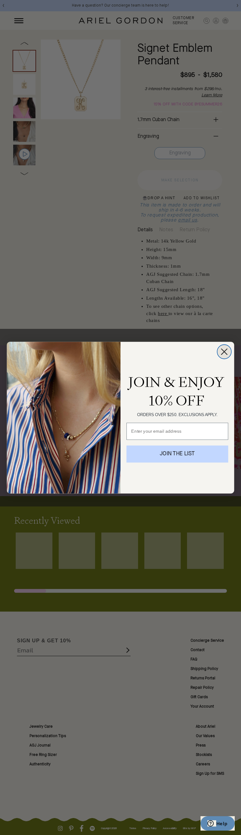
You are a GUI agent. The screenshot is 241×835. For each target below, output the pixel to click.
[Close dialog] (224, 352)
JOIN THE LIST (177, 454)
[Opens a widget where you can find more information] (217, 824)
